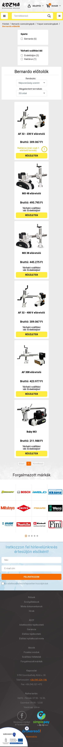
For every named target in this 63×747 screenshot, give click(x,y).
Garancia (31, 629)
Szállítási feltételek (31, 657)
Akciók (31, 647)
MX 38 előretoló (31, 253)
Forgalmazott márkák (31, 661)
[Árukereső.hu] (31, 732)
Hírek (31, 611)
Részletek (31, 155)
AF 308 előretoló (31, 372)
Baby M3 (32, 431)
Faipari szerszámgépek (47, 24)
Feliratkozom (31, 577)
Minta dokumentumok (31, 606)
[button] (26, 536)
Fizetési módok (31, 652)
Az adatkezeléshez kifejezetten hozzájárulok (26, 583)
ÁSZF (31, 620)
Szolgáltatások (31, 602)
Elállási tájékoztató (31, 634)
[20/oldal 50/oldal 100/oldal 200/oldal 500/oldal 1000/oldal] (31, 93)
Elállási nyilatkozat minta (31, 638)
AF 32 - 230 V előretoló (31, 133)
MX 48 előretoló (31, 193)
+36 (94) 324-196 (38, 680)
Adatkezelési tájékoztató (31, 625)
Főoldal (5, 24)
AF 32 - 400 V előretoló (31, 312)
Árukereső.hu (31, 737)
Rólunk (31, 597)
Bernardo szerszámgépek (23, 24)
